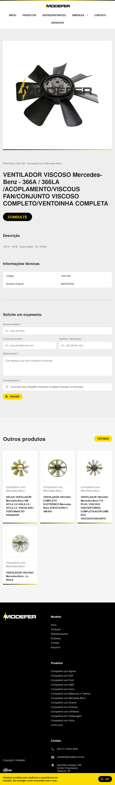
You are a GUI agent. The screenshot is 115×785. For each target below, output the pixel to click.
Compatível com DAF (62, 675)
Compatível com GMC (62, 684)
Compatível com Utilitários (65, 711)
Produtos (55, 629)
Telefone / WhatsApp (71, 338)
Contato (55, 642)
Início (54, 624)
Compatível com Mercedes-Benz (68, 698)
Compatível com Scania (63, 702)
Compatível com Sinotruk (64, 707)
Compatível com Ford (62, 680)
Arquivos (55, 647)
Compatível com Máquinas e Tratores (70, 693)
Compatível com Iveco (62, 689)
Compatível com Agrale (63, 671)
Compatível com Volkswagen (66, 716)
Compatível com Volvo (63, 720)
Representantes (59, 633)
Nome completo (12, 324)
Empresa (55, 638)
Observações (11, 353)
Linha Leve (57, 724)
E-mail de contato (13, 338)
